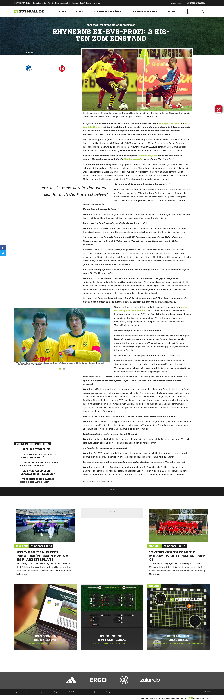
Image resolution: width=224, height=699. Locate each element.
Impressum (18, 692)
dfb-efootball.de (40, 3)
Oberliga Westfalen (169, 123)
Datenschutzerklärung (34, 692)
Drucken (30, 52)
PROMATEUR (19, 3)
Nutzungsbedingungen (53, 692)
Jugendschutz (69, 692)
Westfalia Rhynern (147, 155)
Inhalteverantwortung (85, 692)
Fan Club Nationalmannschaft (59, 3)
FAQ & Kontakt (85, 3)
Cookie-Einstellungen (104, 692)
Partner (75, 3)
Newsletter (98, 3)
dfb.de (29, 3)
